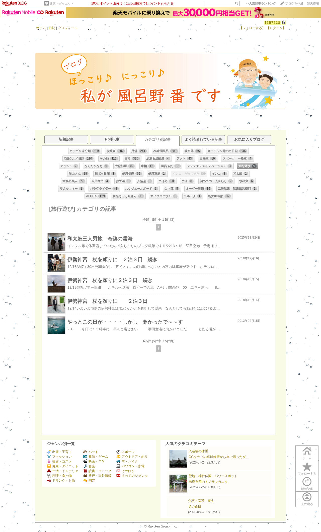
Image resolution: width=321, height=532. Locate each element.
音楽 (92, 466)
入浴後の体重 (198, 451)
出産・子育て (62, 452)
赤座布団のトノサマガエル (208, 482)
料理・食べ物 (62, 476)
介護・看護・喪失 (201, 501)
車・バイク (130, 461)
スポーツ (128, 452)
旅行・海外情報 (100, 476)
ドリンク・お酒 (63, 480)
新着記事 (307, 489)
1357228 (272, 23)
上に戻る (307, 504)
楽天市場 (313, 3)
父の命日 (194, 506)
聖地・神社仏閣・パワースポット (213, 476)
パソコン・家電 (133, 466)
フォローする (307, 473)
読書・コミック (100, 471)
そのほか (128, 471)
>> (261, 3)
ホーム (41, 28)
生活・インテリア (65, 471)
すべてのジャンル (135, 476)
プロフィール (67, 28)
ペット (93, 452)
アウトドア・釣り (135, 457)
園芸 (92, 480)
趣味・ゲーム (98, 457)
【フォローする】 (252, 28)
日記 (52, 28)
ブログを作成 (294, 3)
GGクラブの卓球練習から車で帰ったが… (219, 457)
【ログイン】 (276, 28)
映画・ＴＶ (97, 461)
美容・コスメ (62, 461)
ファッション (62, 457)
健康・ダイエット (62, 3)
